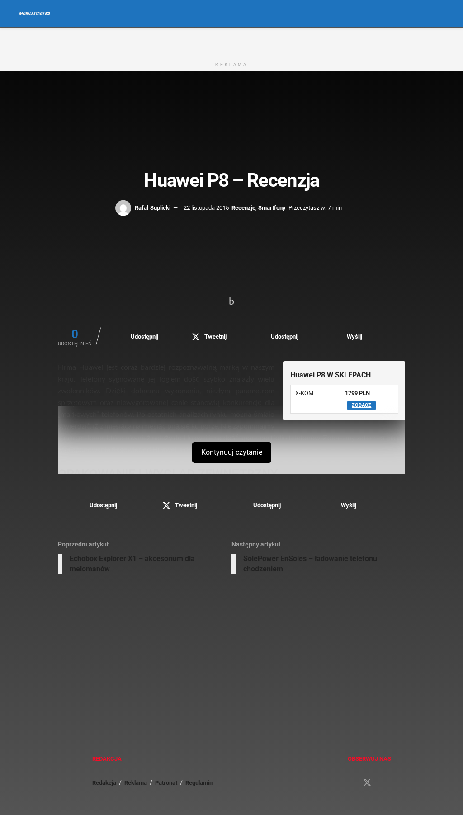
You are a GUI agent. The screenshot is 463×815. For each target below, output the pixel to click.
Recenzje (243, 207)
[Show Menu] (423, 13)
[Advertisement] (231, 41)
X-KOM (304, 393)
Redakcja (104, 782)
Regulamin (199, 782)
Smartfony (272, 207)
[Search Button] (440, 13)
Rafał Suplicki (152, 207)
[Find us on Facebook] (351, 783)
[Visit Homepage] (34, 13)
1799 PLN (357, 393)
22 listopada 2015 (206, 207)
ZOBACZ (361, 405)
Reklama (135, 782)
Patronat (166, 782)
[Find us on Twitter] (367, 782)
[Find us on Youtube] (383, 783)
